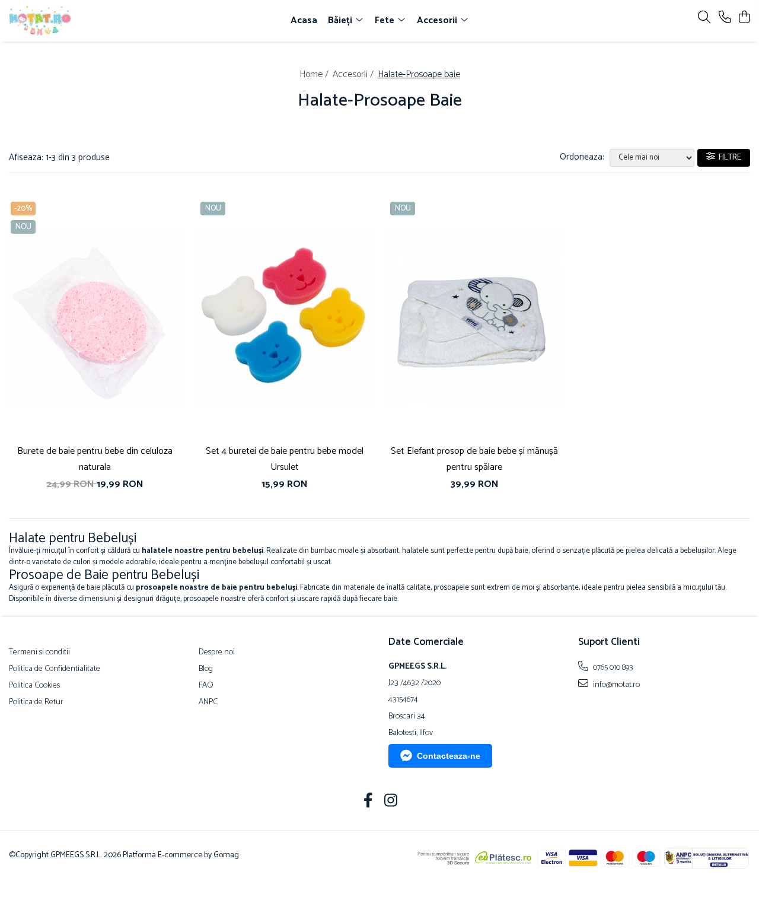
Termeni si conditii (39, 653)
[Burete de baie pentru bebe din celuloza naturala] (95, 317)
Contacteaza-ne (448, 756)
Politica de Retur (36, 702)
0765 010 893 (612, 667)
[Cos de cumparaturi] (744, 18)
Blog (206, 669)
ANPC (208, 702)
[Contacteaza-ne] (725, 18)
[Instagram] (391, 802)
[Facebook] (368, 802)
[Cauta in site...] (704, 18)
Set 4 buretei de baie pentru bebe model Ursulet (284, 459)
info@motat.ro (615, 684)
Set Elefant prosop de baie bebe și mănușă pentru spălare (474, 459)
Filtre (728, 157)
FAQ (206, 686)
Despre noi (217, 653)
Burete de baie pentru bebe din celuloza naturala (95, 459)
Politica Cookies (34, 686)
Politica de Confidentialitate (54, 669)
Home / (315, 74)
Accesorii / (354, 74)
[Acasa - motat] (76, 21)
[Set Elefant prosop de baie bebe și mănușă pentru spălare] (474, 317)
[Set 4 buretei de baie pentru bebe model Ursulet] (285, 317)
